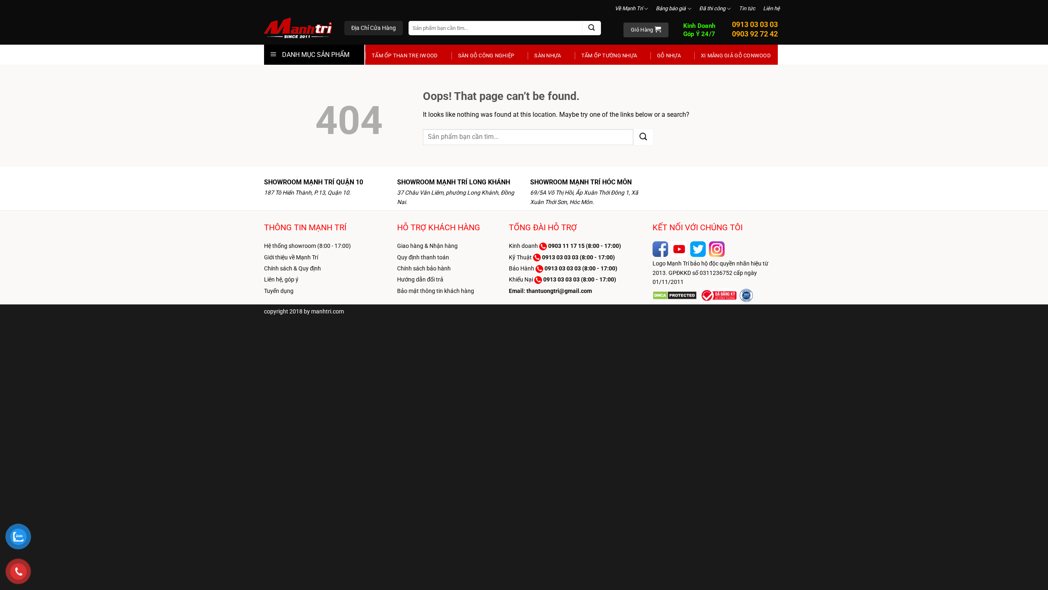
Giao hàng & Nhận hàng (427, 246)
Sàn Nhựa (547, 55)
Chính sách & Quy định (292, 268)
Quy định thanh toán (423, 257)
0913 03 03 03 (755, 24)
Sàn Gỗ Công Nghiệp (486, 55)
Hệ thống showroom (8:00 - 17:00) (307, 246)
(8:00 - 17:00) (584, 246)
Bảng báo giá (671, 8)
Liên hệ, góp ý (281, 279)
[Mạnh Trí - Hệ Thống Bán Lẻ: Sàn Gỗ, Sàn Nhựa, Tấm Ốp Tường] (298, 29)
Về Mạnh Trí (629, 8)
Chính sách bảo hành (424, 268)
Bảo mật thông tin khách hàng (435, 291)
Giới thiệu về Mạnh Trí (291, 257)
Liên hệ (771, 8)
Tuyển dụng (279, 291)
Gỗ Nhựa (669, 55)
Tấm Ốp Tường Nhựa (609, 55)
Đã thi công (712, 8)
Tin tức (747, 8)
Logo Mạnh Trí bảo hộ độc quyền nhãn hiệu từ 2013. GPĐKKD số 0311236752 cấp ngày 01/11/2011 (710, 272)
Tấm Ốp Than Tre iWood (405, 55)
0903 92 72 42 (755, 34)
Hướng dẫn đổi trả (420, 279)
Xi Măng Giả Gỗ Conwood (736, 55)
